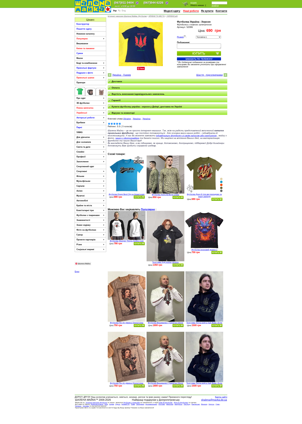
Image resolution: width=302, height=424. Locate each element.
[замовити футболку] (139, 197)
